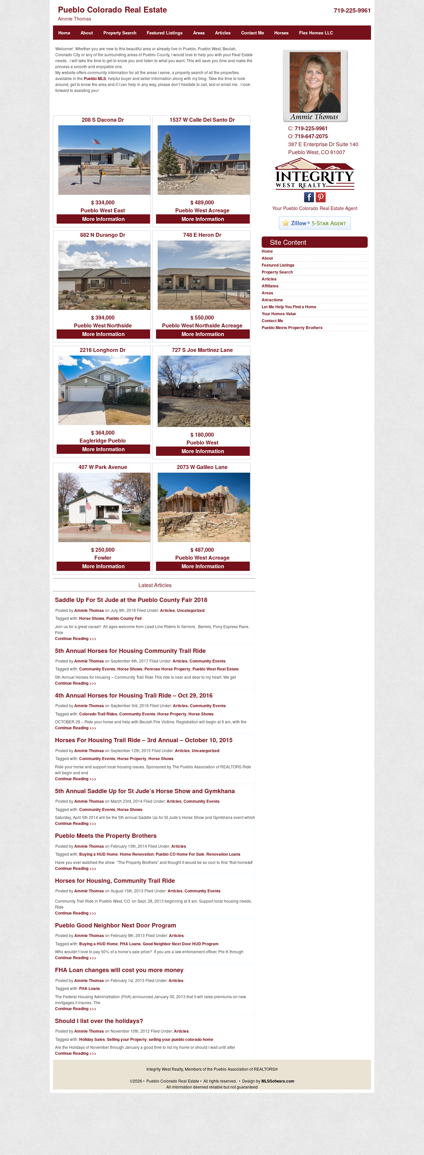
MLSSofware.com (277, 1081)
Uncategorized (190, 610)
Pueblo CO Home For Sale (180, 854)
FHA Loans (130, 944)
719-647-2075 (311, 136)
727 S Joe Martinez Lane (202, 350)
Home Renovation (137, 854)
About (86, 32)
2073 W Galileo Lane (202, 467)
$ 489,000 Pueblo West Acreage (202, 206)
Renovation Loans (223, 854)
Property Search (119, 32)
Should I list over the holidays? (99, 1020)
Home (64, 32)
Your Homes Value (279, 314)
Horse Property (171, 714)
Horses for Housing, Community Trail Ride (115, 880)
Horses (281, 32)
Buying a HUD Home (98, 854)
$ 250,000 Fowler (103, 553)
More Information (103, 219)
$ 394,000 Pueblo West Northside (103, 321)
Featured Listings (165, 32)
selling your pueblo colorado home (181, 1039)
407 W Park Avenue (103, 467)
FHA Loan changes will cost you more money (119, 969)
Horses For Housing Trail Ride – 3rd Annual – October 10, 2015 (144, 740)
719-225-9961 (352, 10)
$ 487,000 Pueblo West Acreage (202, 553)
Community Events (207, 661)
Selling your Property (127, 1039)
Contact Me (252, 32)
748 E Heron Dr (202, 234)
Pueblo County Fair (124, 618)
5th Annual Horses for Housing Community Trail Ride (130, 650)
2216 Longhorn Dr (103, 350)
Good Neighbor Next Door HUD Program (181, 944)
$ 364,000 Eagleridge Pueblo (103, 436)
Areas (199, 32)
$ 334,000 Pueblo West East (102, 206)
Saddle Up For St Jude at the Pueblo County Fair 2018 (131, 599)
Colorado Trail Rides (98, 714)
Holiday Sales (92, 1039)
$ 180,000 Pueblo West (202, 438)
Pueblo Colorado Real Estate (112, 9)
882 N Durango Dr (102, 234)
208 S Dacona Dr (103, 119)
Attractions (272, 300)
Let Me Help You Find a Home (289, 307)
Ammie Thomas (89, 610)
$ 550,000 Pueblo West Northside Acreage (202, 321)
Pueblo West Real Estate (215, 669)
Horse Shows (91, 618)
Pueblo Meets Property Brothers (292, 327)
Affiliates (270, 286)
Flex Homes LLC (316, 32)
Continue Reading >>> (75, 638)
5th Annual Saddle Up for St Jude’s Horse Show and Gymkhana (145, 791)
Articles (223, 32)
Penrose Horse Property (167, 669)
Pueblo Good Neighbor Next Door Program (115, 925)
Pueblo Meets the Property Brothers (106, 835)
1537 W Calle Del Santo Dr (202, 119)
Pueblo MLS (95, 78)
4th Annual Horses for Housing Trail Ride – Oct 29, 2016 (134, 695)
